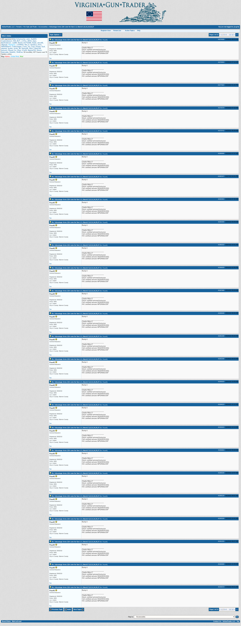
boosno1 (4, 50)
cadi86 (14, 43)
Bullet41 (12, 52)
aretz (28, 39)
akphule (4, 48)
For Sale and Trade (30, 27)
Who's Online (6, 36)
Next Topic (77, 609)
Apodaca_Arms (36, 45)
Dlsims (39, 50)
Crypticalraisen (6, 41)
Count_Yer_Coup (28, 47)
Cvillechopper (16, 47)
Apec (34, 41)
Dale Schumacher (19, 39)
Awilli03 (33, 39)
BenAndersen (6, 43)
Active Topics (130, 30)
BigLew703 (32, 50)
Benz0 (20, 43)
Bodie (34, 43)
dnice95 (40, 43)
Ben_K (27, 45)
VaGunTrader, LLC (8, 27)
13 (232, 35)
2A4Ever (19, 52)
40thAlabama (6, 47)
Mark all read (16, 621)
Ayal (43, 47)
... (228, 35)
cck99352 (20, 45)
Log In (236, 27)
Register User (106, 30)
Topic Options (55, 35)
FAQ (138, 30)
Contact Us (217, 621)
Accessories (43, 27)
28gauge (4, 45)
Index (69, 609)
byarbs (10, 48)
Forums (19, 27)
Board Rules (6, 621)
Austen (38, 47)
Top (50, 58)
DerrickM (25, 48)
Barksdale (5, 52)
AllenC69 (37, 48)
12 (230, 35)
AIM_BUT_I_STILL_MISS (22, 41)
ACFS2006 (27, 43)
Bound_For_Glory (14, 50)
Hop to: (130, 617)
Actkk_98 (17, 48)
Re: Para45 (103, 40)
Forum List (117, 30)
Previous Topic (57, 609)
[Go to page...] (236, 34)
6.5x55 (24, 50)
